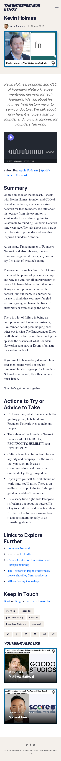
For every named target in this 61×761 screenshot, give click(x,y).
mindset (33, 617)
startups (10, 611)
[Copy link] (53, 634)
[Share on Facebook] (17, 634)
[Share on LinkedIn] (26, 634)
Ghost (52, 750)
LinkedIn (25, 554)
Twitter (29, 601)
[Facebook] (30, 745)
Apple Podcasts (28, 170)
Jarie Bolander (18, 26)
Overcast (21, 175)
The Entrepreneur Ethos (22, 7)
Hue (30, 753)
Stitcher (9, 175)
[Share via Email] (44, 634)
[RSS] (34, 745)
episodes (26, 611)
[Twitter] (27, 745)
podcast (36, 624)
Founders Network (19, 548)
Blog (18, 601)
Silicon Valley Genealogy (24, 581)
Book (7, 601)
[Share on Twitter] (8, 634)
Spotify (45, 170)
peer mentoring (14, 617)
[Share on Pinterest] (35, 634)
